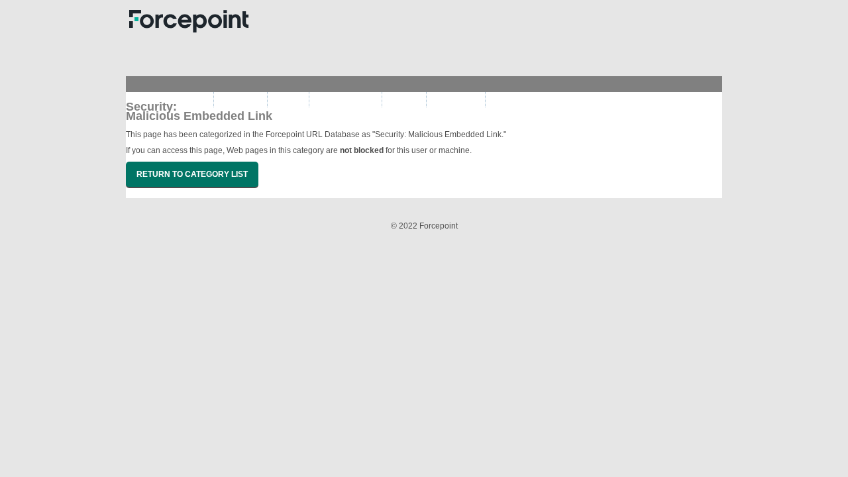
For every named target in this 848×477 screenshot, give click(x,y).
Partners (288, 99)
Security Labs (455, 99)
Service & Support (345, 99)
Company (404, 99)
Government (240, 99)
